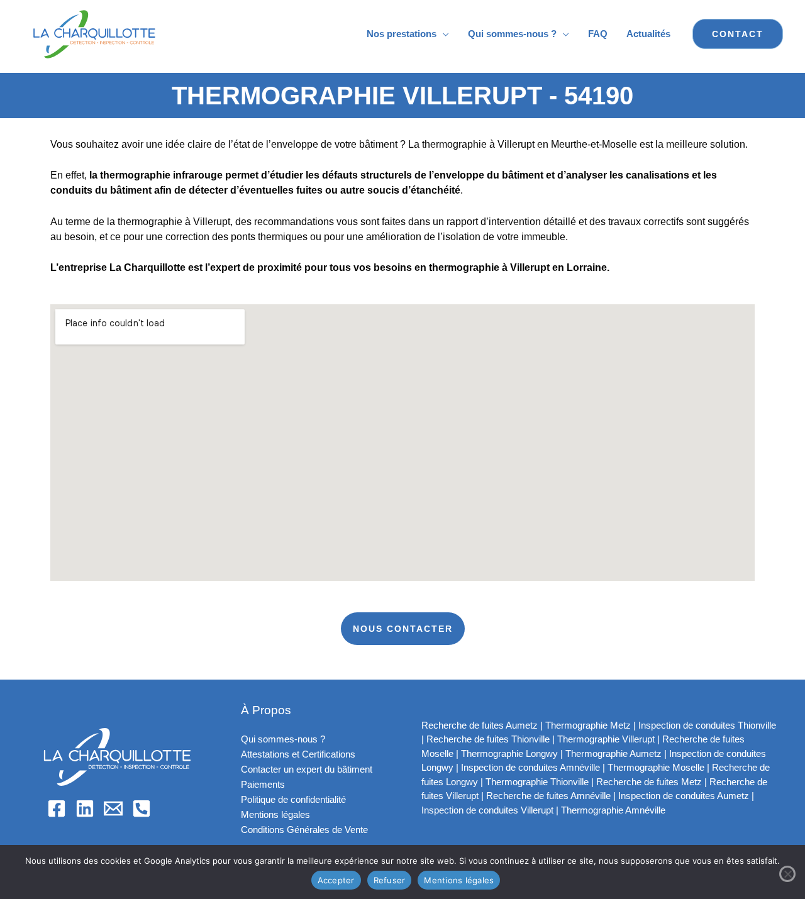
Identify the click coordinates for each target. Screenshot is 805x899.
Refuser (390, 880)
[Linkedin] (84, 808)
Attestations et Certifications (298, 754)
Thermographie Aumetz (613, 753)
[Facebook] (56, 808)
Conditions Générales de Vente (304, 829)
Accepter (336, 880)
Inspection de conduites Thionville (707, 725)
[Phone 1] (141, 808)
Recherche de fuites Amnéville (548, 795)
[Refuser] (787, 874)
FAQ (598, 33)
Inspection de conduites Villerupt (487, 810)
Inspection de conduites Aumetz (683, 795)
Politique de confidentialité (293, 799)
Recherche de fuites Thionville (488, 739)
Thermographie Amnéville (613, 810)
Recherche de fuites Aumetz (479, 725)
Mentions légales (275, 814)
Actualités (648, 33)
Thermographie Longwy (509, 753)
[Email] (113, 808)
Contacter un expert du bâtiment (306, 769)
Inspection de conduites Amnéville (530, 767)
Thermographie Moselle (656, 767)
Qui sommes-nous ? (512, 33)
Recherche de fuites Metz (649, 781)
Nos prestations (401, 33)
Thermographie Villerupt (606, 739)
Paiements (263, 784)
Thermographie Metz (588, 725)
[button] (737, 34)
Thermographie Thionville (537, 781)
